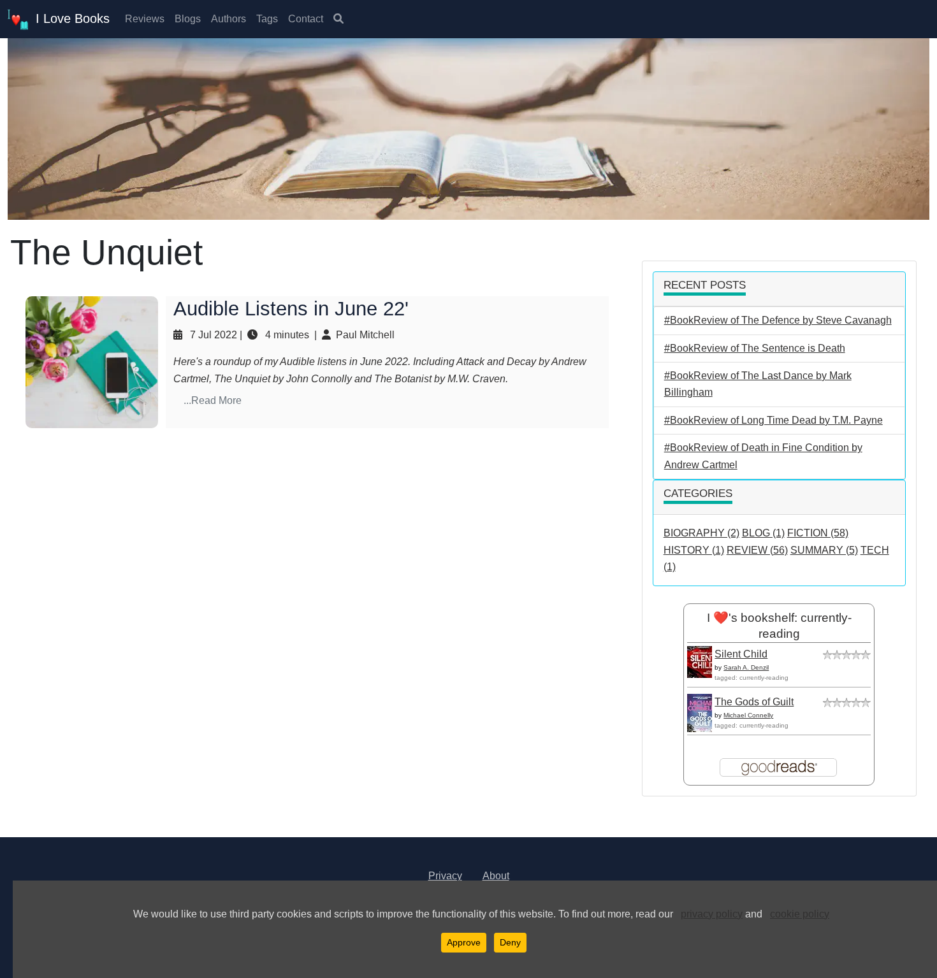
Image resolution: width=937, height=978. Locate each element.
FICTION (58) (817, 533)
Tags (267, 18)
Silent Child (741, 654)
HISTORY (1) (694, 550)
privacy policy (712, 914)
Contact (305, 18)
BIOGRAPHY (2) (701, 533)
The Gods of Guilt (754, 701)
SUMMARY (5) (824, 550)
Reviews (144, 18)
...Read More (213, 400)
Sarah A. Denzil (746, 667)
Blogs (188, 18)
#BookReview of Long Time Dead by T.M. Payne (773, 420)
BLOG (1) (763, 533)
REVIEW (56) (757, 550)
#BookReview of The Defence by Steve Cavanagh (778, 320)
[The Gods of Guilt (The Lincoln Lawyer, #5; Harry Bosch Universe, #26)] (702, 716)
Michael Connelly (748, 715)
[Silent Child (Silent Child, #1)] (703, 661)
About (496, 875)
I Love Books (69, 18)
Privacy (445, 875)
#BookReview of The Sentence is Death (754, 348)
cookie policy (799, 914)
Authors (228, 18)
